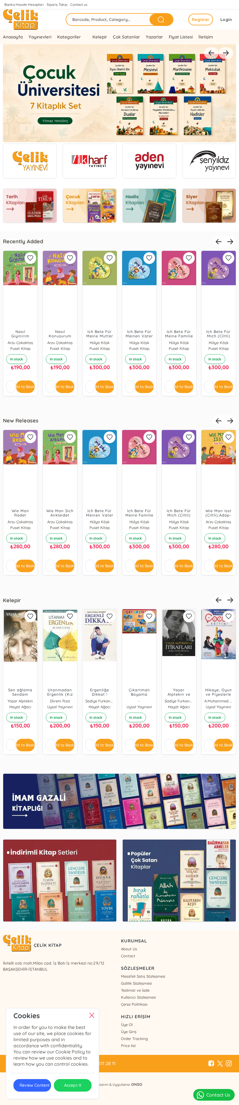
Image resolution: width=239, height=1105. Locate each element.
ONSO (136, 1084)
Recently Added (23, 241)
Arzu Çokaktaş (20, 342)
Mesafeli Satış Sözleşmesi (143, 976)
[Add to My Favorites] (30, 258)
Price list (128, 1045)
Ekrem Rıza (60, 701)
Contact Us (218, 1095)
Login (226, 19)
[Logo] (20, 19)
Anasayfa (13, 37)
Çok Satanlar (126, 37)
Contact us (78, 4)
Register (201, 19)
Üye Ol (127, 1024)
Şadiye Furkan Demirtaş (99, 701)
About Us (129, 949)
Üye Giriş (128, 1031)
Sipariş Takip (57, 4)
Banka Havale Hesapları (24, 4)
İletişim (205, 37)
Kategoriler (69, 37)
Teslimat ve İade (135, 990)
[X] (220, 1063)
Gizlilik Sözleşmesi (136, 983)
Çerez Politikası (134, 1004)
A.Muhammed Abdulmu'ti (218, 701)
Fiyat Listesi (181, 37)
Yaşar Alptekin (20, 701)
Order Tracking (134, 1038)
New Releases (20, 420)
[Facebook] (211, 1063)
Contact (128, 956)
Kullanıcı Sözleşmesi (138, 997)
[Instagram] (228, 1063)
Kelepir (99, 37)
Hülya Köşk (100, 342)
